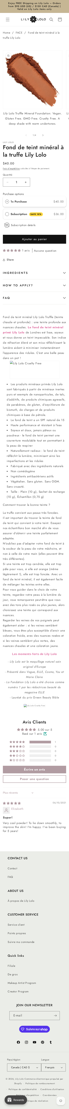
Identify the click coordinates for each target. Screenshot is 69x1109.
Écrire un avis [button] (34, 769)
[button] (7, 19)
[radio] (7, 201)
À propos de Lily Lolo (21, 901)
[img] (12, 803)
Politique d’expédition (27, 1095)
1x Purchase (19, 201)
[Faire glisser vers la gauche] (26, 135)
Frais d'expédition (11, 168)
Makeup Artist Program (22, 983)
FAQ (6, 298)
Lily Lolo (19, 1078)
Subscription (26, 214)
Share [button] (10, 260)
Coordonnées (50, 1095)
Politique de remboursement (40, 1083)
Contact (12, 868)
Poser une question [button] (34, 779)
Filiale (11, 966)
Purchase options (13, 194)
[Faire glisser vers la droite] (43, 135)
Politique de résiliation (36, 1100)
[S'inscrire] (55, 1015)
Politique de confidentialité (23, 1089)
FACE (19, 33)
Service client (16, 925)
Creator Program (18, 991)
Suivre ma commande (21, 942)
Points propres (17, 933)
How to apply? (18, 285)
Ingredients (15, 273)
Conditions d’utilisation (52, 1089)
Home (6, 33)
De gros (13, 974)
